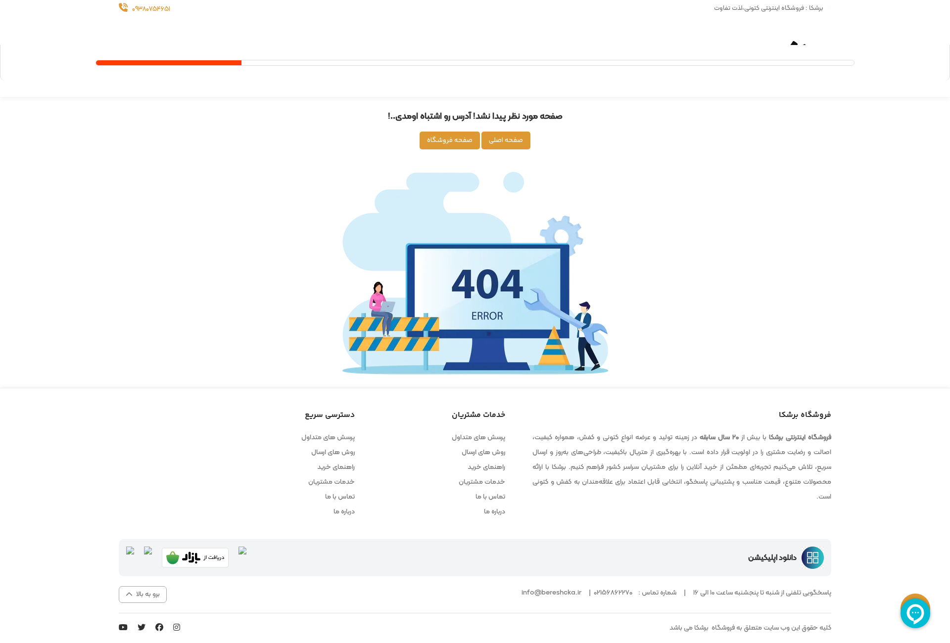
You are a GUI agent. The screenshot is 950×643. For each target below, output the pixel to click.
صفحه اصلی (506, 140)
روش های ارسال (483, 452)
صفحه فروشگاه (450, 140)
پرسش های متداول (478, 437)
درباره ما (494, 511)
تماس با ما (490, 497)
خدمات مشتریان (482, 482)
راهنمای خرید (486, 467)
